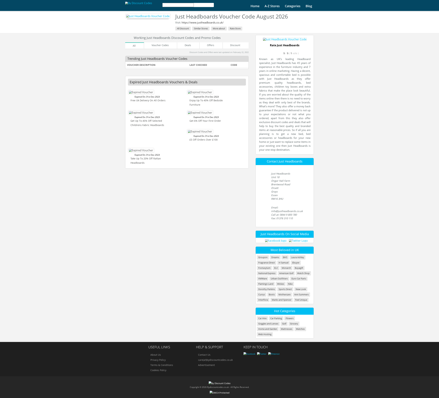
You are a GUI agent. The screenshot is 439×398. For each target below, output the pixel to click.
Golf (284, 323)
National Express (266, 273)
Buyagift (299, 268)
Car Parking (276, 318)
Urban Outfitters (279, 278)
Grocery (294, 323)
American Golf (286, 273)
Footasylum (264, 268)
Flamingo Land (265, 283)
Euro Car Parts (299, 278)
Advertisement (206, 365)
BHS (285, 257)
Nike (290, 283)
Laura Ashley (297, 257)
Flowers (290, 318)
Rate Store (235, 28)
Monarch (286, 268)
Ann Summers (301, 294)
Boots (272, 294)
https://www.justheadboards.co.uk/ (203, 22)
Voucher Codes (160, 45)
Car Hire (262, 318)
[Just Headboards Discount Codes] (148, 16)
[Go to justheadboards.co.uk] (285, 39)
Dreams (275, 257)
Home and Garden (267, 329)
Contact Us (204, 354)
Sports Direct (285, 289)
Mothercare (284, 294)
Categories (292, 6)
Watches (300, 329)
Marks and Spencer (281, 299)
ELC (276, 268)
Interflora (263, 299)
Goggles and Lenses (268, 323)
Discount (235, 45)
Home (255, 6)
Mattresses (286, 329)
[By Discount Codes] (138, 3)
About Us (155, 354)
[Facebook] (249, 353)
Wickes (280, 283)
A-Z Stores (272, 6)
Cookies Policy (158, 370)
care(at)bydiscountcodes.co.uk (215, 359)
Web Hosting (264, 334)
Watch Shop (303, 273)
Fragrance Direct (266, 262)
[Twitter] (261, 353)
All (134, 45)
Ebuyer (295, 262)
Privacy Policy (158, 359)
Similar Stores (201, 28)
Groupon (263, 257)
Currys (261, 294)
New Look (301, 289)
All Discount (183, 28)
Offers (210, 45)
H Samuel (283, 262)
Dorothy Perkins (266, 289)
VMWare (262, 278)
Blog (309, 6)
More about (219, 28)
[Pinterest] (274, 353)
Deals (188, 45)
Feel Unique (301, 299)
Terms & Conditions (161, 365)
